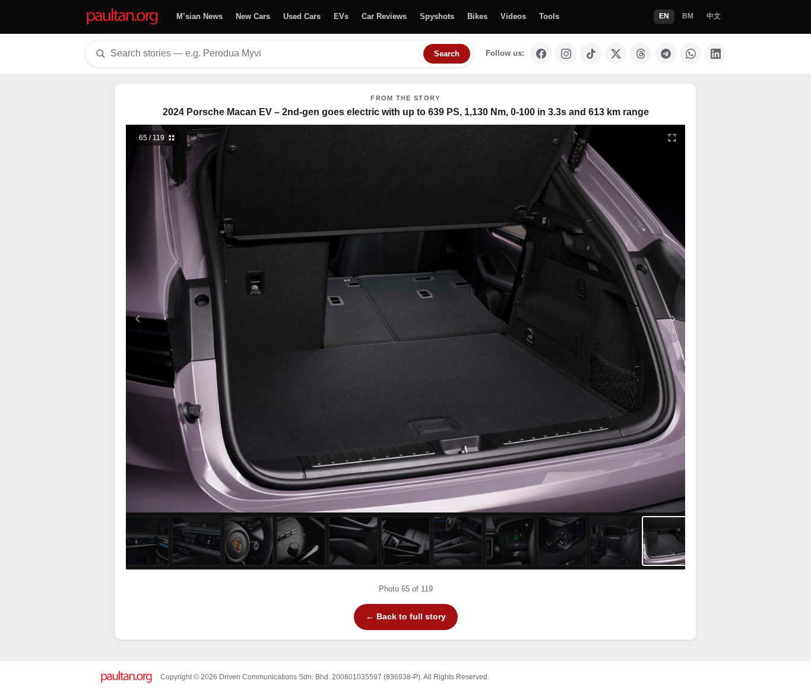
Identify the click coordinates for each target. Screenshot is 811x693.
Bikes (477, 16)
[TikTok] (590, 53)
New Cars (253, 16)
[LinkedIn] (715, 53)
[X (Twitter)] (615, 53)
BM (687, 16)
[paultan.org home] (122, 17)
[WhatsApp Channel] (690, 53)
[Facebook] (541, 53)
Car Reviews (384, 16)
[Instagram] (565, 53)
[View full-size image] (672, 138)
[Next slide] (616, 318)
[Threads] (640, 53)
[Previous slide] (196, 318)
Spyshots (437, 16)
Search (447, 53)
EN (664, 16)
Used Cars (302, 16)
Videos (513, 16)
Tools (549, 16)
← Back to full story (406, 616)
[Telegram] (665, 53)
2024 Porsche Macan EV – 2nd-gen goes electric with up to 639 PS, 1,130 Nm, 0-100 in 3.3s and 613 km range (406, 112)
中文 (714, 16)
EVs (341, 16)
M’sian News (199, 16)
